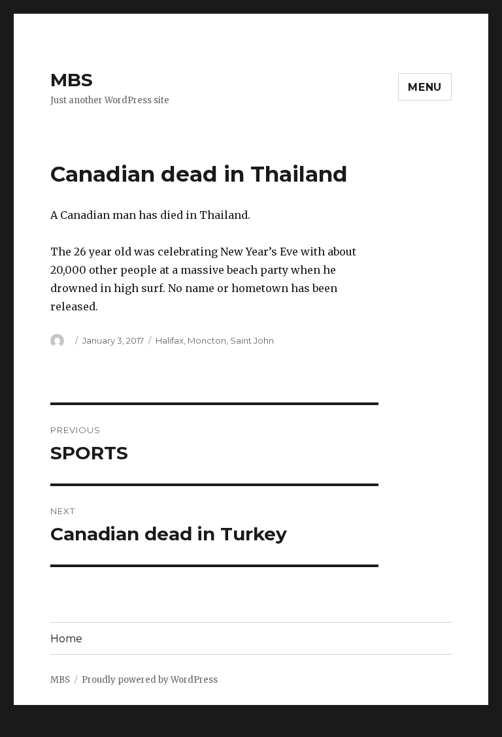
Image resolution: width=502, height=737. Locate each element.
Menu (425, 87)
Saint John (252, 340)
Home (66, 638)
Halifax (170, 340)
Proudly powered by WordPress (150, 679)
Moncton (207, 340)
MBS (71, 80)
